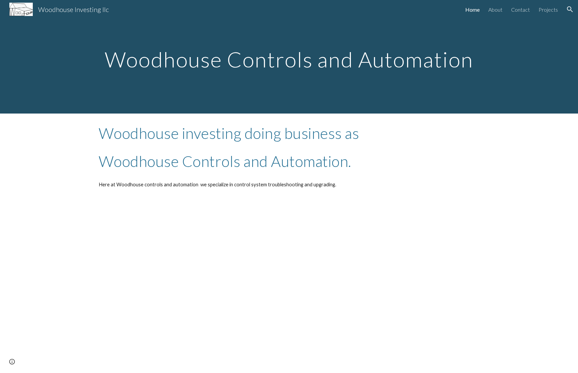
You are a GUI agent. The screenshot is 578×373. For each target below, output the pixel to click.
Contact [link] (520, 9)
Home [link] (472, 9)
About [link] (495, 9)
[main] (289, 56)
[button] (570, 9)
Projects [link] (548, 9)
